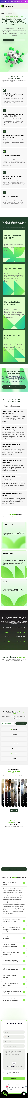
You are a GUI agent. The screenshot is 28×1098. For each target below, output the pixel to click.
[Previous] (12, 810)
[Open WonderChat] (23, 1094)
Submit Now (13, 1078)
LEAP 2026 (13, 1)
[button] (4, 1037)
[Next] (16, 810)
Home (2, 13)
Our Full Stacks (20, 723)
